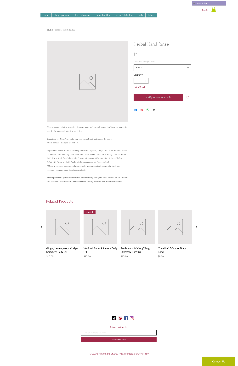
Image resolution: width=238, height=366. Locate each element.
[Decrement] (136, 81)
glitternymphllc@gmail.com (120, 321)
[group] (119, 236)
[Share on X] (154, 110)
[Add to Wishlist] (187, 97)
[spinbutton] (141, 81)
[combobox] (162, 67)
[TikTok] (114, 318)
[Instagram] (132, 318)
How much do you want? (146, 61)
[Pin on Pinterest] (142, 110)
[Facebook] (126, 318)
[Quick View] (63, 227)
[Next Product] (196, 227)
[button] (151, 15)
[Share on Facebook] (136, 110)
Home (50, 29)
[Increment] (146, 81)
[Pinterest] (120, 318)
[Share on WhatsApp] (148, 110)
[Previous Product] (42, 227)
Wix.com (144, 353)
